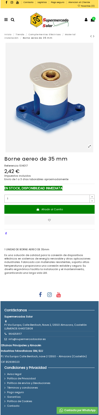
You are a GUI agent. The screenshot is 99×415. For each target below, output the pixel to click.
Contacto (28, 2)
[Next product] (94, 36)
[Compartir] (6, 233)
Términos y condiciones (22, 387)
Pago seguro (58, 2)
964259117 (15, 334)
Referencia (11, 165)
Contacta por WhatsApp (80, 410)
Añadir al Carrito (52, 209)
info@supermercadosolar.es (27, 339)
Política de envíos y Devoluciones (28, 383)
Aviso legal (14, 374)
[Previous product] (91, 36)
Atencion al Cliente (79, 2)
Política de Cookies (19, 401)
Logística (42, 2)
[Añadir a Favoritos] (49, 220)
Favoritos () (87, 5)
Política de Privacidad (21, 378)
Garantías (14, 397)
